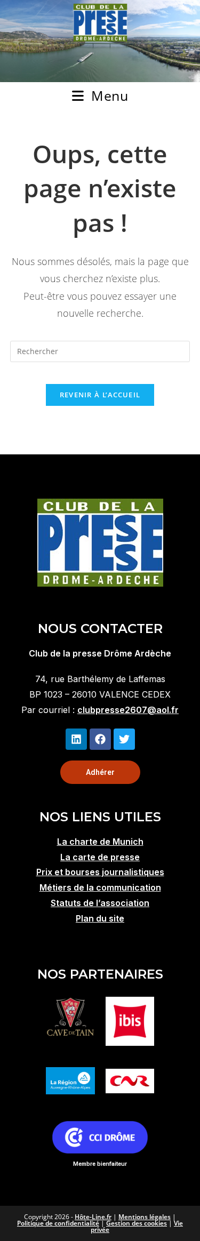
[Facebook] (100, 739)
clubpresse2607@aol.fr (128, 709)
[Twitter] (124, 739)
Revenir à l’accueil (100, 394)
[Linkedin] (76, 739)
